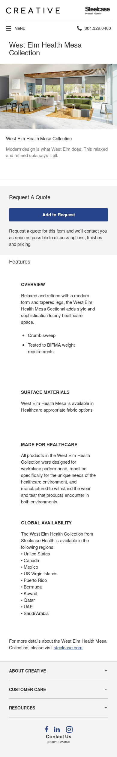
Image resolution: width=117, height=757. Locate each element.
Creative (64, 742)
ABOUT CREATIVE (27, 671)
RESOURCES (22, 708)
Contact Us (58, 736)
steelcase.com (68, 647)
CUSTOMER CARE (27, 689)
